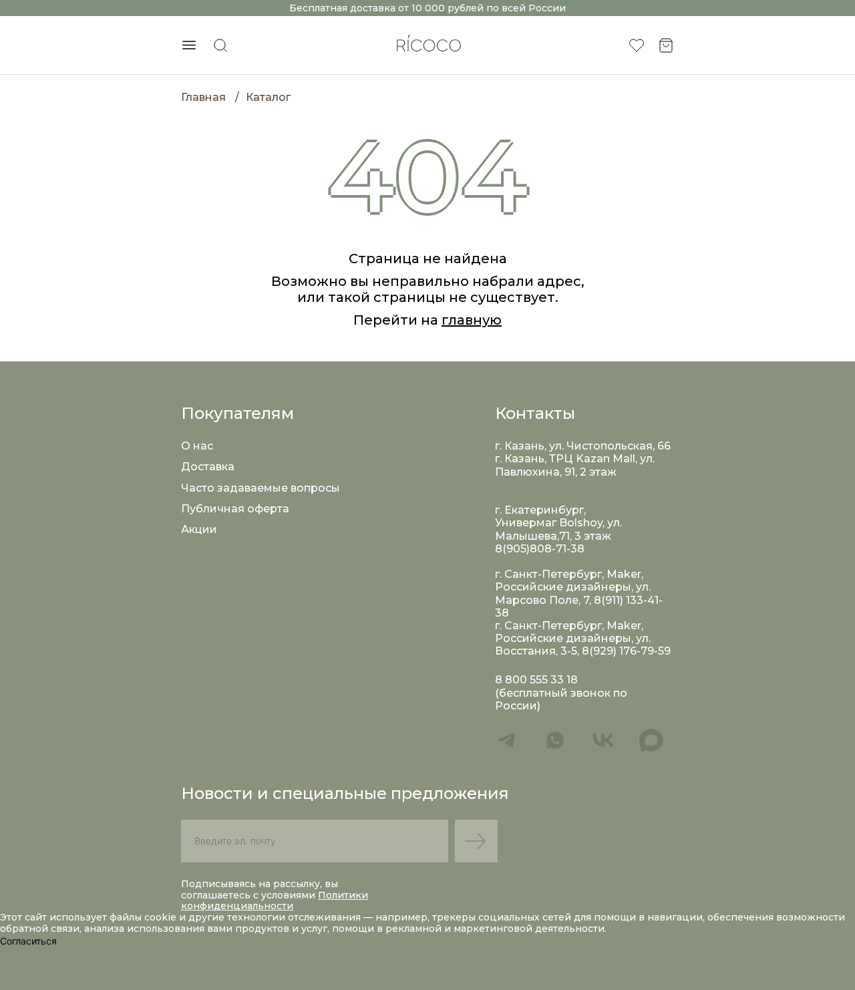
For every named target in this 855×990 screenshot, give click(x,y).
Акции (199, 529)
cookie (161, 917)
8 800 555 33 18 (536, 679)
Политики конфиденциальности (274, 901)
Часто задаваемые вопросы (260, 488)
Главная (203, 97)
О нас (197, 446)
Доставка (207, 466)
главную (472, 320)
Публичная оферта (235, 508)
